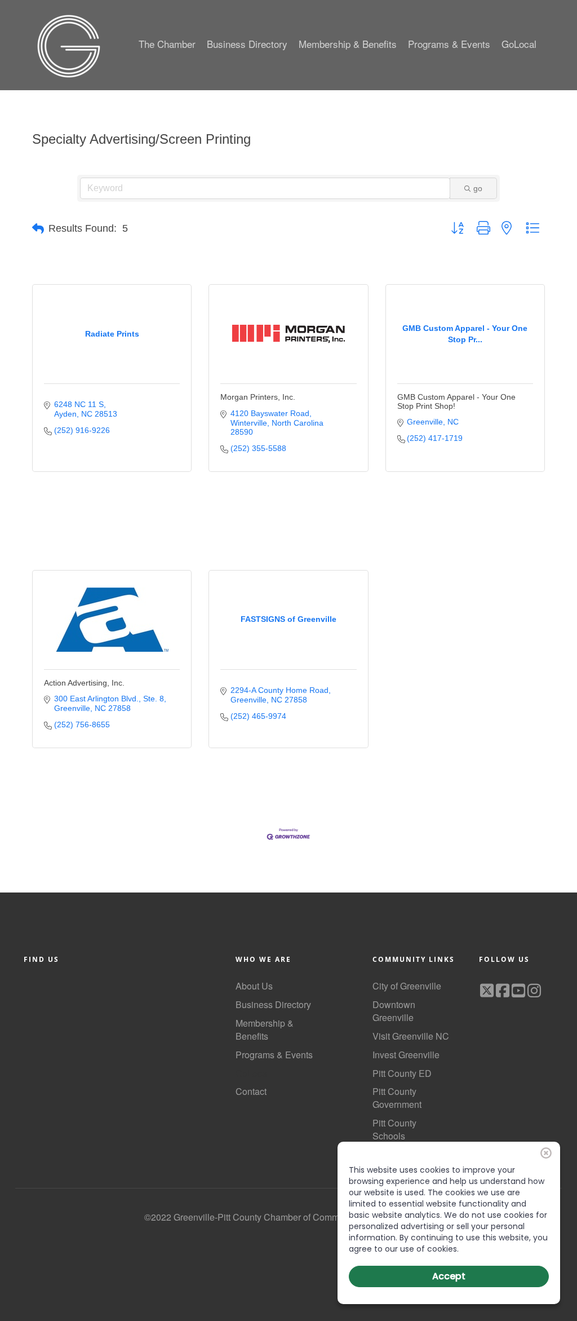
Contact (251, 1091)
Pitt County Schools (394, 1129)
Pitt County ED (402, 1073)
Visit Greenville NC (410, 1036)
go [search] (477, 188)
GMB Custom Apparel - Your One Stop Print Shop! (456, 401)
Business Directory (273, 1004)
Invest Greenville (406, 1054)
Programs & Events (274, 1054)
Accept (448, 1276)
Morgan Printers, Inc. (257, 396)
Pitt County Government (396, 1098)
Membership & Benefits (265, 1029)
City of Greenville (406, 985)
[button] (38, 229)
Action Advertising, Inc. (84, 682)
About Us (254, 985)
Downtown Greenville (393, 1011)
